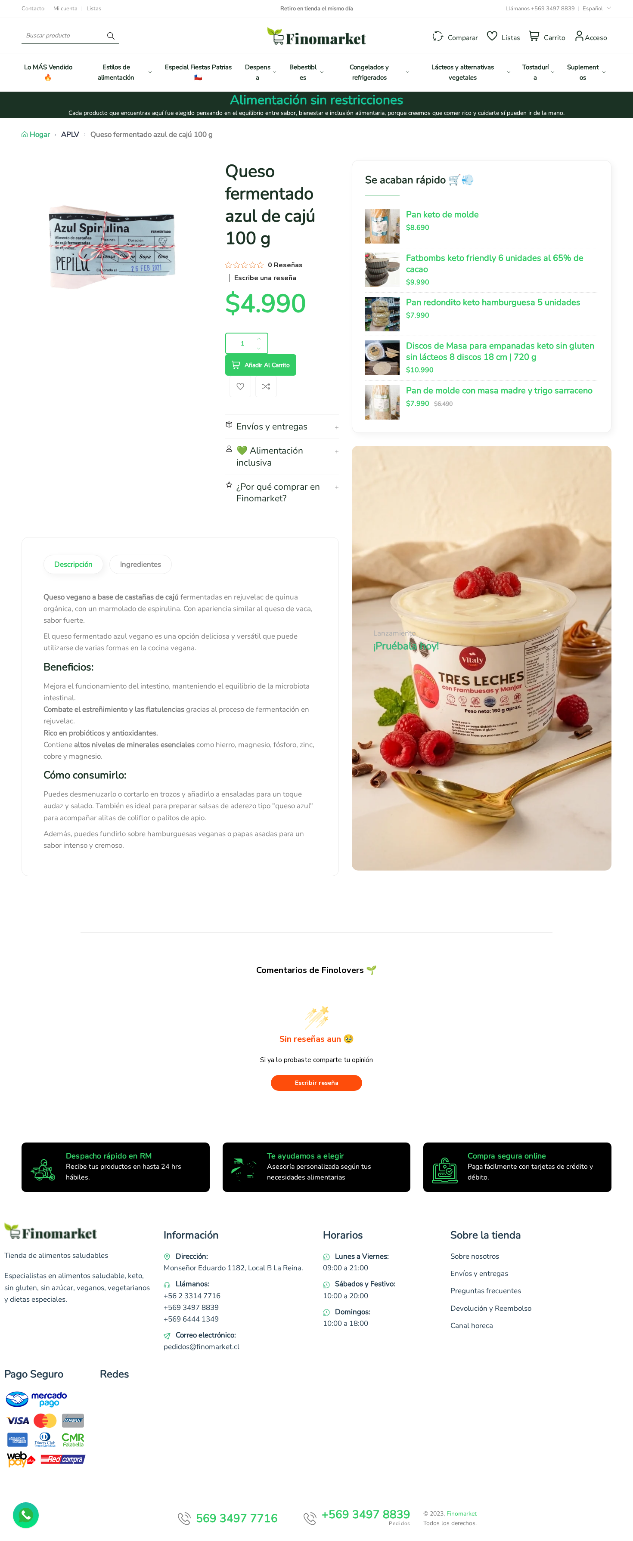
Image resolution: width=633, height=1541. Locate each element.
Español (593, 8)
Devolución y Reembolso (490, 1308)
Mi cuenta (65, 8)
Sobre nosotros (474, 1256)
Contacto (33, 8)
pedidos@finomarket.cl (201, 1347)
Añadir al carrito (267, 365)
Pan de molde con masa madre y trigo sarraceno (499, 390)
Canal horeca (471, 1326)
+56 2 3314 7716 (192, 1296)
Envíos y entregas (479, 1274)
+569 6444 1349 (191, 1319)
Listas (94, 8)
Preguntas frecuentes (485, 1291)
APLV (70, 134)
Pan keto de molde (442, 214)
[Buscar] (111, 35)
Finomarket (462, 1514)
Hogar (40, 134)
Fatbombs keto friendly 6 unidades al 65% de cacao (494, 263)
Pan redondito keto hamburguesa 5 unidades (493, 302)
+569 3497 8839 (553, 8)
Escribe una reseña (265, 278)
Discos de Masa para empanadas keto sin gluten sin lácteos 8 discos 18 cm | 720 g (500, 351)
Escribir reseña (316, 1083)
